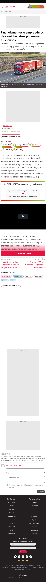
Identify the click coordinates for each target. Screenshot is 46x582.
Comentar (41, 491)
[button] (36, 6)
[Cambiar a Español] (27, 560)
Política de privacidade (23, 580)
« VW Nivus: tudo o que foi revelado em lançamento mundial (10, 265)
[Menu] (2, 7)
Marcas (34, 502)
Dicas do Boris (11, 526)
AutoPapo (7, 126)
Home (2, 11)
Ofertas (35, 533)
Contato (11, 509)
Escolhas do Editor (18, 276)
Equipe (11, 505)
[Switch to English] (23, 560)
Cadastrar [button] (23, 552)
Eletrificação (11, 533)
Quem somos (11, 502)
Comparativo (34, 505)
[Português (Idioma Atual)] (19, 560)
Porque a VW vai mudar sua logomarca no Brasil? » (35, 265)
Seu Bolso (5, 280)
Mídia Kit (11, 512)
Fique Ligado (8, 11)
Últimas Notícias (6, 276)
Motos (11, 523)
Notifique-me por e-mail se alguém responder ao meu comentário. (25, 486)
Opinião (34, 520)
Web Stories (34, 530)
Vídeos (13, 280)
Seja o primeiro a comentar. (11, 136)
